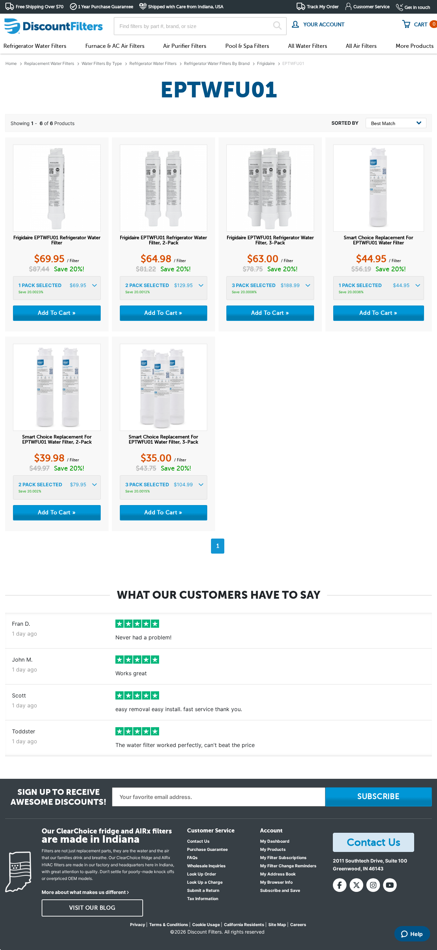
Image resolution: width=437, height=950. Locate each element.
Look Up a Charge (205, 882)
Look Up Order (201, 874)
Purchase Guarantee (207, 849)
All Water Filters (307, 46)
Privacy (137, 924)
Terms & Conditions (168, 924)
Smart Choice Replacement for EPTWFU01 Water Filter (378, 240)
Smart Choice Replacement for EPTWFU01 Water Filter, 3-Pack (163, 439)
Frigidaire (266, 63)
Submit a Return (203, 890)
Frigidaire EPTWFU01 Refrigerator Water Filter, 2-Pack (163, 240)
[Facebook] (340, 885)
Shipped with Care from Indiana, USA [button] (185, 6)
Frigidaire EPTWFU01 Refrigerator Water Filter (56, 240)
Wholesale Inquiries (206, 865)
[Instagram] (373, 885)
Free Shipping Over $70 (40, 6)
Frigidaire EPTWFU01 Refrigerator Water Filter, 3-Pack (270, 240)
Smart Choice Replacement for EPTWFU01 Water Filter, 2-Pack (56, 439)
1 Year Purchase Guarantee (105, 6)
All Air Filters (361, 46)
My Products (273, 849)
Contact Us (198, 841)
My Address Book (278, 874)
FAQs (192, 857)
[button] (57, 288)
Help (416, 934)
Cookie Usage (206, 924)
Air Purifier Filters (184, 46)
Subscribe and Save (280, 890)
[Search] (277, 26)
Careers (298, 924)
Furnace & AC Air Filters (114, 46)
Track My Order (323, 6)
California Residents (244, 924)
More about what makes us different (84, 892)
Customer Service (371, 6)
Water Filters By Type (102, 63)
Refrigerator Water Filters (34, 46)
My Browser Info (276, 882)
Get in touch (417, 7)
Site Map (277, 924)
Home (11, 63)
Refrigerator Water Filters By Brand (217, 63)
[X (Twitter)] (356, 885)
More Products (415, 46)
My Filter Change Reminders (288, 865)
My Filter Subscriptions (283, 857)
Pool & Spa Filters (247, 46)
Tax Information (202, 898)
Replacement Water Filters (49, 63)
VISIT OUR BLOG (92, 908)
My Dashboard (275, 841)
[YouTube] (390, 885)
